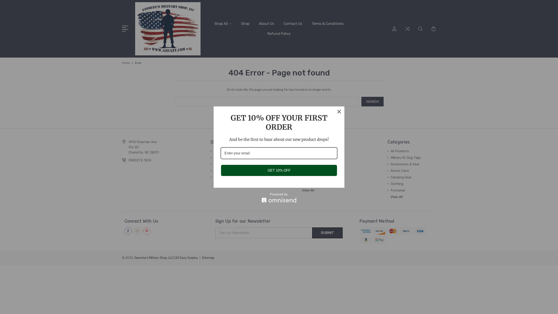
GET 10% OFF (279, 170)
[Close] (339, 111)
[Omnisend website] (279, 198)
